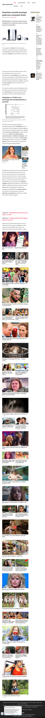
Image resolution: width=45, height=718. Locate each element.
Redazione (20, 716)
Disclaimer (30, 716)
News (15, 2)
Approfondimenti (21, 2)
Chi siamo (15, 716)
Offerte (33, 2)
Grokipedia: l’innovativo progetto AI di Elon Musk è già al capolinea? (39, 29)
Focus (28, 2)
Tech (21, 6)
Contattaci (30, 709)
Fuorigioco (16, 6)
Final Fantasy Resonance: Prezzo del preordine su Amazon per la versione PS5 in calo (39, 52)
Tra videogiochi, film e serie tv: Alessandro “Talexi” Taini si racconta (39, 19)
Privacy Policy (24, 716)
